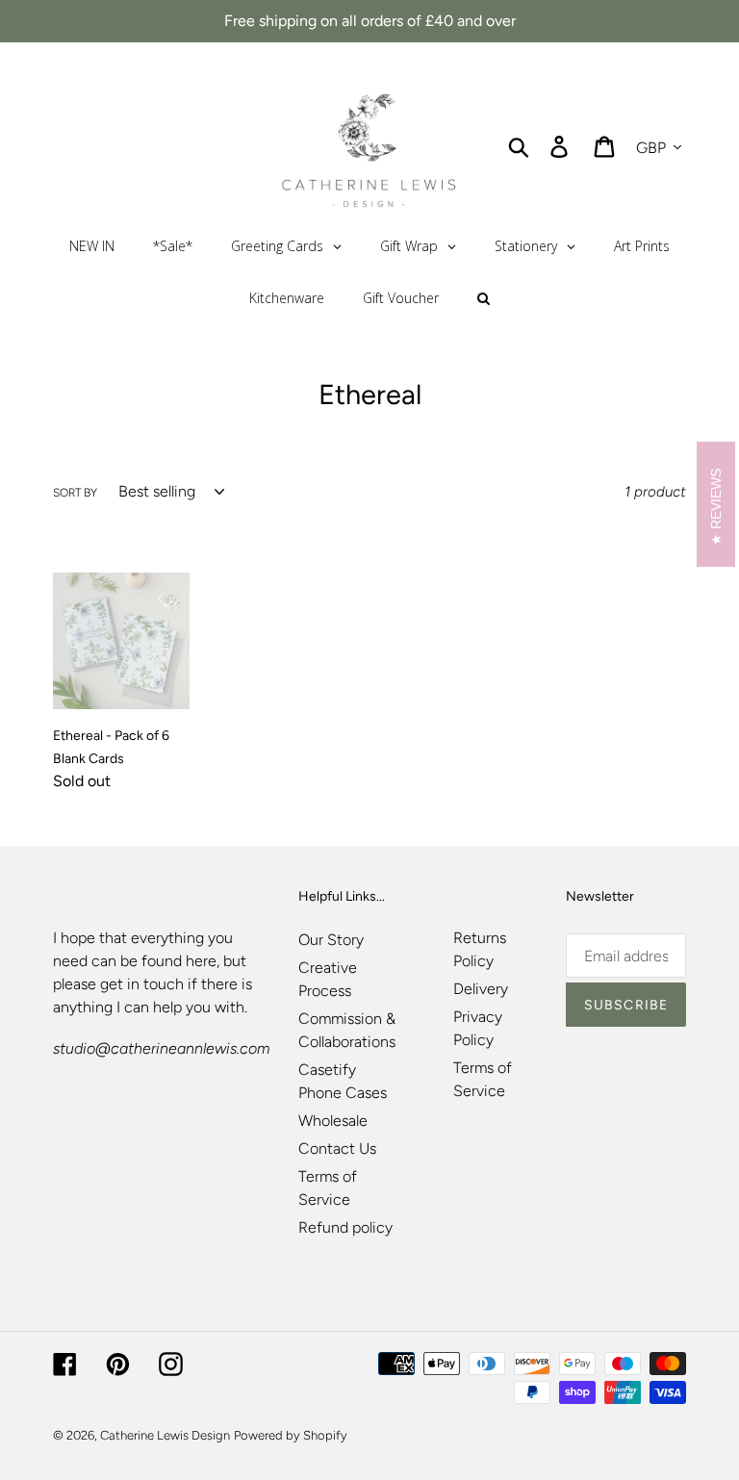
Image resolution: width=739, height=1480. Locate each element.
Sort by (75, 492)
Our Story (331, 940)
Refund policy (345, 1227)
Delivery (480, 989)
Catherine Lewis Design (165, 1435)
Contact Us (337, 1148)
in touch (155, 984)
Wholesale (333, 1120)
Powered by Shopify (290, 1435)
